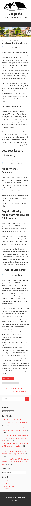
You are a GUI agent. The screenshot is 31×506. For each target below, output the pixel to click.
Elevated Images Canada (20, 391)
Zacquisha (15, 14)
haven (4, 383)
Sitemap (6, 489)
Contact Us (7, 483)
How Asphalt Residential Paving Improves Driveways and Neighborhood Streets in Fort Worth (15, 461)
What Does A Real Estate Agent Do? (14, 389)
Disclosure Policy (9, 486)
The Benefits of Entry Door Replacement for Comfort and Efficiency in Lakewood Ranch (15, 438)
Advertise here (8, 481)
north (9, 383)
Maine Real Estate (8, 378)
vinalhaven (15, 383)
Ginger (16, 40)
